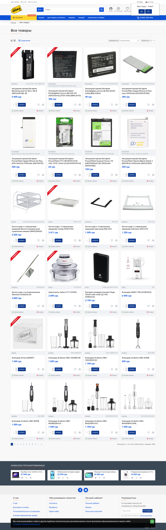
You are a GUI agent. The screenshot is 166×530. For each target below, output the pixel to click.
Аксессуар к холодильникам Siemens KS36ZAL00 (26, 293)
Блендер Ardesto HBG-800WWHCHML (133, 422)
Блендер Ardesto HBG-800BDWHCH (59, 422)
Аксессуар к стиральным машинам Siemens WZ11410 (135, 228)
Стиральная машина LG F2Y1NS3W (142, 472)
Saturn (50, 287)
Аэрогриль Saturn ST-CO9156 (62, 292)
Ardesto (51, 353)
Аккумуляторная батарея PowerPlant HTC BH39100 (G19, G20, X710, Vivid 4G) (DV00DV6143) (64, 161)
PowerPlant (125, 84)
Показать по (145, 40)
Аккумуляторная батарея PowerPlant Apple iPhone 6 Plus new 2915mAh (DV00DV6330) (137, 91)
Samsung (88, 222)
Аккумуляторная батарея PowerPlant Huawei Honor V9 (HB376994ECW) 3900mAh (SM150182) (99, 162)
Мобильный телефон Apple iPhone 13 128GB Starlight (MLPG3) (69, 472)
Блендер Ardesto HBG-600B (135, 358)
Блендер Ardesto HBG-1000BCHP (64, 358)
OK (152, 521)
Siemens (124, 222)
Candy (50, 222)
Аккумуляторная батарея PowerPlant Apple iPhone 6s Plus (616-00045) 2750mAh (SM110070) (27, 161)
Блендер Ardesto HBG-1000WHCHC (96, 359)
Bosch (14, 222)
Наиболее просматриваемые (28, 465)
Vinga (87, 287)
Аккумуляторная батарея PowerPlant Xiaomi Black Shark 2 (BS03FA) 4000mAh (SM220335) (137, 161)
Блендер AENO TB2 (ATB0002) (136, 292)
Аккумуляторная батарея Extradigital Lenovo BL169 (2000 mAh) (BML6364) (100, 91)
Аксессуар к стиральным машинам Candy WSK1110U (61, 228)
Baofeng (14, 84)
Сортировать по (114, 40)
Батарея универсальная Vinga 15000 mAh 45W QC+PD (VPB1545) (100, 294)
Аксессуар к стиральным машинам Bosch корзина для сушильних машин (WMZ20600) (27, 229)
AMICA (14, 353)
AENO (124, 287)
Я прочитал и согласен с (138, 515)
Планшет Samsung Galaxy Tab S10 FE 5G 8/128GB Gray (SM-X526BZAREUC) (106, 472)
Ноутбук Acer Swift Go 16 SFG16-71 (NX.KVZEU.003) (32, 472)
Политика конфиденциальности (26, 524)
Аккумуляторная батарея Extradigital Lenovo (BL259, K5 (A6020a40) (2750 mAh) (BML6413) (64, 93)
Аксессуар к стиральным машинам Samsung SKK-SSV (98, 228)
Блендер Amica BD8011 (23, 358)
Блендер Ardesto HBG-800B (25, 421)
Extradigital (52, 84)
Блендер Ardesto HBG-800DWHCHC (96, 422)
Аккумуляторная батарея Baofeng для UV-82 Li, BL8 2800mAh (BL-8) (24, 91)
